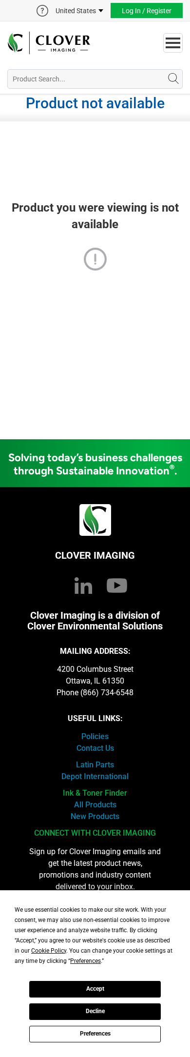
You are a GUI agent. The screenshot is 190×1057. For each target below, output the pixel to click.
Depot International (95, 776)
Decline (95, 1011)
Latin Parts (95, 764)
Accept (95, 988)
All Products (95, 804)
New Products (95, 816)
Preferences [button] (85, 961)
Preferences (95, 1033)
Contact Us (95, 748)
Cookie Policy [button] (48, 950)
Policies (95, 736)
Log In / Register (146, 11)
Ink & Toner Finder (95, 793)
